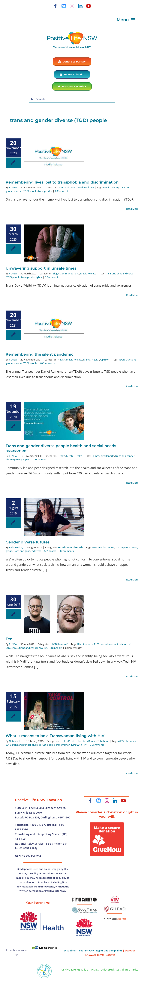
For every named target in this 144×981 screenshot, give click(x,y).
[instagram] (72, 6)
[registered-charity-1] (44, 965)
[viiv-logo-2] (114, 897)
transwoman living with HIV (71, 744)
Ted (9, 639)
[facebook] (55, 6)
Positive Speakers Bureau (82, 741)
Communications (67, 187)
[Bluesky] (64, 6)
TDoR (122, 359)
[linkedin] (80, 6)
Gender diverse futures (28, 542)
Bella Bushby (16, 547)
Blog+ (56, 273)
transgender (45, 191)
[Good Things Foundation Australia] (84, 909)
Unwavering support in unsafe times (41, 268)
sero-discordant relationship (116, 644)
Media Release (86, 187)
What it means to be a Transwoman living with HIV (55, 736)
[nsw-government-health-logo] (41, 912)
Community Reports (103, 456)
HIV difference (85, 644)
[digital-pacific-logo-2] (44, 948)
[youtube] (88, 6)
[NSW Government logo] (84, 918)
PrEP (96, 644)
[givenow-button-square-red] (107, 824)
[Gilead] (115, 907)
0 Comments (62, 191)
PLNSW (13, 187)
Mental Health (91, 359)
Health (61, 359)
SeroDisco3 (12, 648)
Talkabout (103, 741)
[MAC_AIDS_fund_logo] (114, 917)
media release (110, 187)
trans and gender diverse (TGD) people (35, 551)
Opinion (104, 359)
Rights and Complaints (109, 950)
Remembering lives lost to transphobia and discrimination (62, 182)
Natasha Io (15, 741)
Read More (132, 208)
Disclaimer (70, 950)
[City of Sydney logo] (84, 899)
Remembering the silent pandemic (40, 354)
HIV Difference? (59, 644)
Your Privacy (86, 950)
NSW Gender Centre (103, 547)
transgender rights (31, 277)
